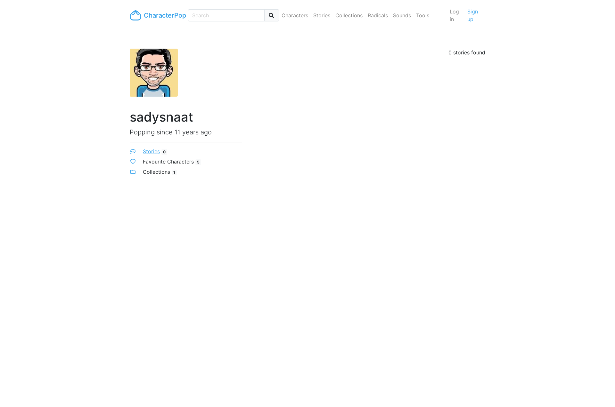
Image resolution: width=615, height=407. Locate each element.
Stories (321, 15)
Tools (422, 15)
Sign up (472, 15)
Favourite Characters (168, 161)
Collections (349, 15)
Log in (454, 15)
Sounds (402, 15)
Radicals (378, 15)
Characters (295, 15)
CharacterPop (163, 15)
